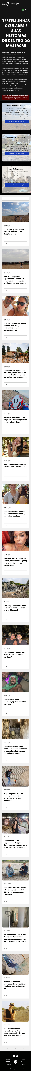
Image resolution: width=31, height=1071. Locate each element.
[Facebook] (14, 1056)
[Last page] (23, 1048)
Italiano (7, 1062)
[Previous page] (11, 1048)
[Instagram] (17, 1056)
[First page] (7, 1048)
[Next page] (20, 1048)
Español (8, 1059)
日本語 (23, 1064)
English (23, 1059)
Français (8, 1061)
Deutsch (23, 1062)
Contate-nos (26, 1069)
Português (8, 1064)
